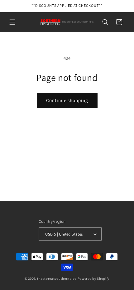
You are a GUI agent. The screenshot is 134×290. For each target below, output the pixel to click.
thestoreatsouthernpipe (56, 278)
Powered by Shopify (94, 278)
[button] (12, 22)
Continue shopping (67, 100)
